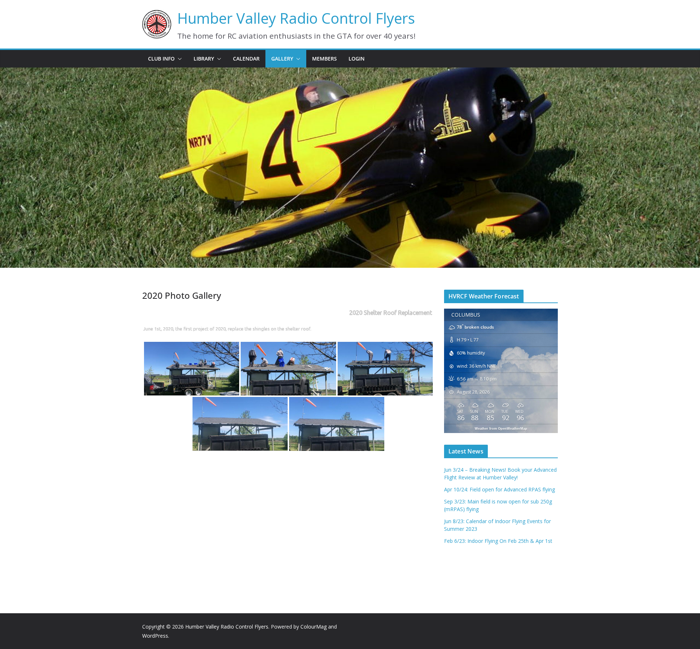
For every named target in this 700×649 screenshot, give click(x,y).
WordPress (155, 635)
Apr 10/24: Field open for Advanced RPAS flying (499, 489)
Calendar (246, 58)
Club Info (161, 58)
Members (324, 58)
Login (357, 58)
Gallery (282, 58)
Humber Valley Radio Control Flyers (296, 18)
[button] (178, 59)
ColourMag (313, 626)
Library (204, 58)
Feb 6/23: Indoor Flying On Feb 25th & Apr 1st (498, 540)
